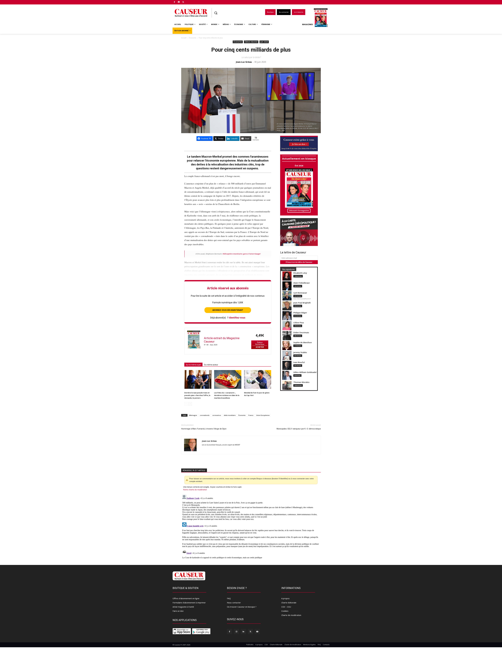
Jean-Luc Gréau (244, 62)
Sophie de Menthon (302, 342)
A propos (285, 598)
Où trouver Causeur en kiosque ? (241, 606)
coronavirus (216, 415)
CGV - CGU (286, 606)
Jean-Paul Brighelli (302, 302)
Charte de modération (291, 615)
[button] (216, 13)
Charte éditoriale (288, 602)
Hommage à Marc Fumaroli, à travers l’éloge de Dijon (203, 429)
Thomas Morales (301, 382)
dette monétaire (230, 415)
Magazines (307, 24)
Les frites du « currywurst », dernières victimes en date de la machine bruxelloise (226, 395)
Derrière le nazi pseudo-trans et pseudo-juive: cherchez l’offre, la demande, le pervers (197, 395)
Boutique (190, 1)
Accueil (183, 38)
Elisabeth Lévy (300, 273)
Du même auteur (211, 365)
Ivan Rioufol (299, 362)
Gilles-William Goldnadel (304, 372)
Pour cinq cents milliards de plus (251, 50)
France (250, 415)
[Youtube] (257, 631)
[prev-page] (186, 403)
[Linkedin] (243, 631)
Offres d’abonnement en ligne (186, 598)
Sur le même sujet (193, 365)
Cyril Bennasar (300, 293)
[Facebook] (174, 2)
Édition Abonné (251, 42)
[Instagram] (236, 631)
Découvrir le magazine (299, 210)
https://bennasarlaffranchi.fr (302, 299)
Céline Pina (298, 322)
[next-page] (190, 403)
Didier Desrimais (301, 332)
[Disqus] (251, 526)
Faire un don (178, 611)
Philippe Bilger (300, 312)
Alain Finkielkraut (301, 283)
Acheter (260, 347)
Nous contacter (234, 602)
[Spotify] (179, 2)
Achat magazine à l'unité (183, 606)
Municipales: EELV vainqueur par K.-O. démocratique (299, 429)
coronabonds (204, 415)
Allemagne (193, 415)
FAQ (229, 598)
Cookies (284, 611)
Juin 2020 (264, 42)
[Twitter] (183, 2)
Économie (192, 38)
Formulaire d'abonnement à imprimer (189, 602)
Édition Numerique (259, 343)
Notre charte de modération (195, 489)
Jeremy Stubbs (300, 352)
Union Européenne (263, 415)
